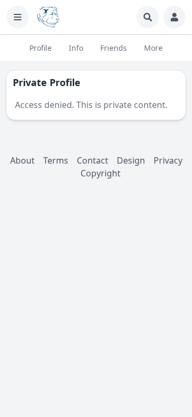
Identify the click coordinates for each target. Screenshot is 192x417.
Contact (92, 160)
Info (76, 48)
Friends (113, 48)
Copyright (101, 173)
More (153, 48)
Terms (55, 160)
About (22, 160)
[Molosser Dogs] (48, 17)
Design (131, 160)
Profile (40, 48)
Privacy (168, 160)
